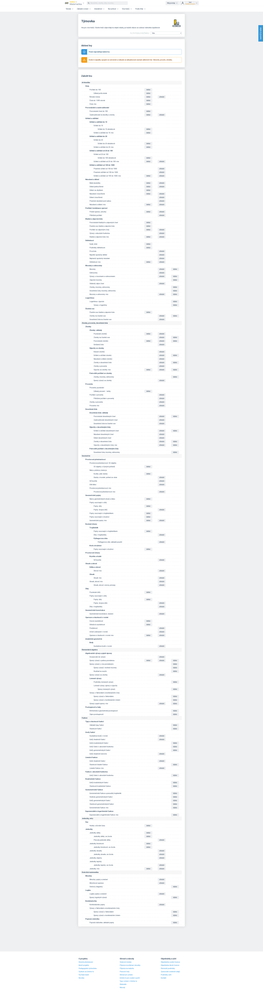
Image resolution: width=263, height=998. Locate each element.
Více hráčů (125, 9)
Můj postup (171, 3)
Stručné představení (86, 962)
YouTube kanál (84, 975)
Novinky (81, 978)
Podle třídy (139, 9)
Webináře (123, 984)
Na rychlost (112, 9)
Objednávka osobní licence (170, 962)
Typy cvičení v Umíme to (128, 981)
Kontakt (163, 978)
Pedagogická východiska (88, 968)
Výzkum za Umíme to (86, 972)
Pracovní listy (124, 972)
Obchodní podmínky (168, 968)
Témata (68, 9)
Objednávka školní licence (170, 965)
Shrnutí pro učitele (126, 975)
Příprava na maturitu (127, 968)
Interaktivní (98, 9)
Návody (122, 987)
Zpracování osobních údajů (170, 972)
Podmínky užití (166, 975)
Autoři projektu (84, 965)
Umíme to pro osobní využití (130, 978)
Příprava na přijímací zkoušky (130, 965)
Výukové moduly (126, 962)
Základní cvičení (82, 9)
